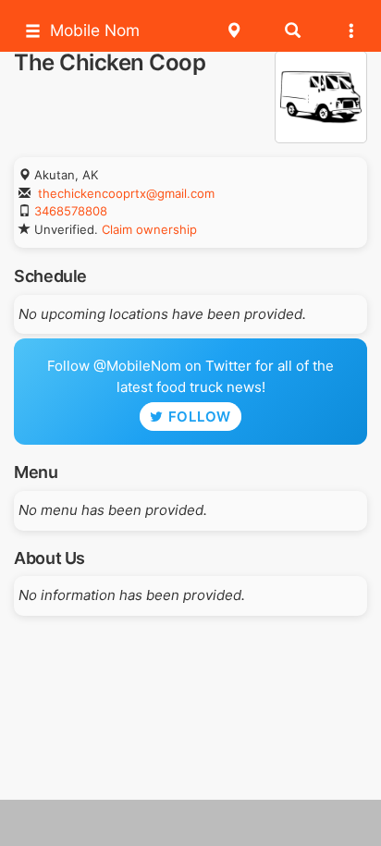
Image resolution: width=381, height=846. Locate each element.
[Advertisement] (190, 823)
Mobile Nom (95, 30)
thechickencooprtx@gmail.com (126, 193)
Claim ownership (149, 229)
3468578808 (70, 210)
